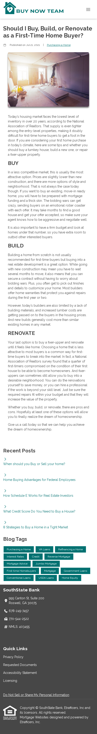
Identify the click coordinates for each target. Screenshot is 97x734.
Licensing (10, 680)
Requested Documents (20, 665)
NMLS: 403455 (19, 626)
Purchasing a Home (59, 45)
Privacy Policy (13, 657)
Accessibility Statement (20, 673)
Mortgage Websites (34, 717)
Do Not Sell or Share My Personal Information (36, 695)
